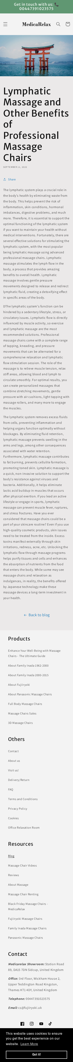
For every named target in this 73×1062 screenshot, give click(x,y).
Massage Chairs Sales (22, 713)
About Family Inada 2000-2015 (28, 675)
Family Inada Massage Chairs (27, 928)
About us (14, 761)
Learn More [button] (29, 1044)
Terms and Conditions (23, 799)
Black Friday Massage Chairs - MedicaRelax (28, 906)
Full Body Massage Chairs (25, 704)
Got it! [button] (36, 1054)
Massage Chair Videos (22, 865)
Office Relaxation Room (24, 827)
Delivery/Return (18, 780)
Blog (11, 856)
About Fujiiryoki (19, 685)
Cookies (13, 818)
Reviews (13, 875)
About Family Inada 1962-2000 (28, 665)
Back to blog (39, 614)
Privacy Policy (17, 808)
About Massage (18, 884)
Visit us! (13, 770)
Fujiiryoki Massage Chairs (25, 919)
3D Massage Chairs (20, 723)
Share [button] (12, 179)
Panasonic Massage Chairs (25, 937)
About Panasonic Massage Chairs (30, 694)
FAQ (10, 789)
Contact (13, 751)
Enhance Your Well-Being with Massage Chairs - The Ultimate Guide (34, 653)
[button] (5, 24)
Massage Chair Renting (23, 894)
